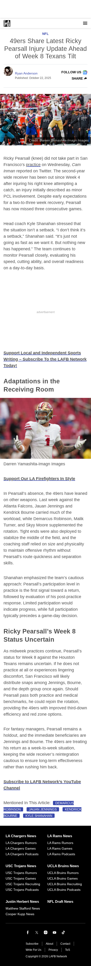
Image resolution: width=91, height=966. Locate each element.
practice (33, 164)
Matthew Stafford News (23, 908)
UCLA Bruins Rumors (63, 873)
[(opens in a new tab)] (27, 932)
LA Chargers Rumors (21, 843)
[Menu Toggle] (85, 23)
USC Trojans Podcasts (22, 890)
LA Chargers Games (21, 848)
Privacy (53, 949)
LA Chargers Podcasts (22, 854)
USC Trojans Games (21, 878)
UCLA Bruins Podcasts (63, 890)
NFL (45, 34)
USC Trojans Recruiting (23, 884)
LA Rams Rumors (60, 843)
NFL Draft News (60, 901)
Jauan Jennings (43, 809)
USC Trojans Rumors (21, 873)
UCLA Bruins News (63, 866)
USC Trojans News (21, 866)
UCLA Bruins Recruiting (64, 884)
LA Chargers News (21, 836)
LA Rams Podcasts (61, 854)
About (49, 943)
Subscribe (32, 943)
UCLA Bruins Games (62, 878)
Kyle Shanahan (38, 816)
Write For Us (33, 949)
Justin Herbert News (22, 901)
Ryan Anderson (26, 73)
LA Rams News (59, 836)
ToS (67, 949)
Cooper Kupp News (20, 914)
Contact (65, 943)
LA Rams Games (59, 848)
